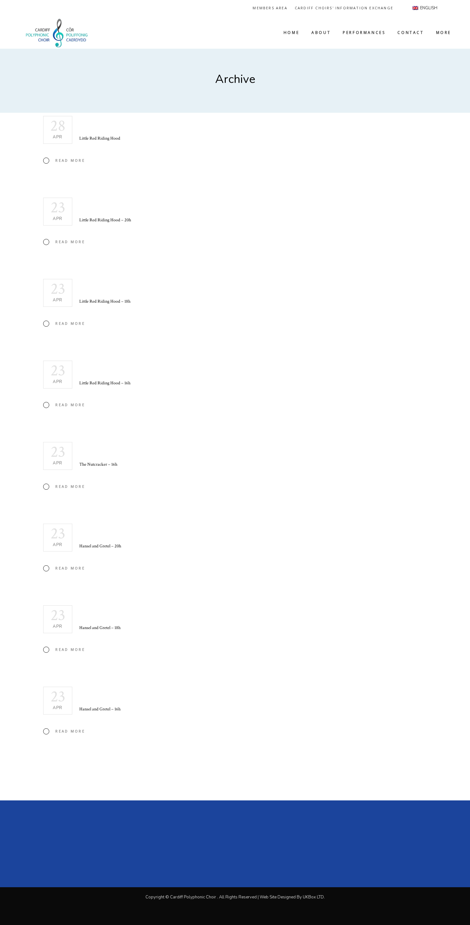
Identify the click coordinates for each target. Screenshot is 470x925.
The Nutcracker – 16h (98, 464)
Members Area (270, 7)
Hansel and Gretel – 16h (100, 709)
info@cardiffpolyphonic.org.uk (351, 841)
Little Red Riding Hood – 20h (105, 220)
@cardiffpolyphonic (340, 833)
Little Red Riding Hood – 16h (104, 383)
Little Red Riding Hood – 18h (104, 301)
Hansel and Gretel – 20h (100, 546)
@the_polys (328, 825)
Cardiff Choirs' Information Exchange (344, 7)
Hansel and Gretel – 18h (100, 628)
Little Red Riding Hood (99, 138)
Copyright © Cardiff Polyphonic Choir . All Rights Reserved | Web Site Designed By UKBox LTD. (235, 897)
